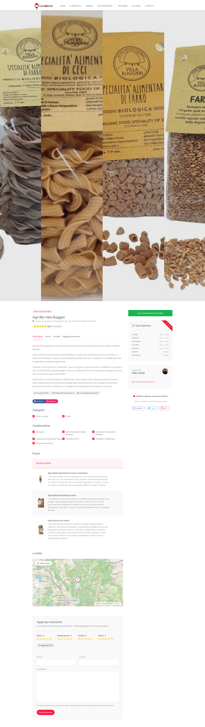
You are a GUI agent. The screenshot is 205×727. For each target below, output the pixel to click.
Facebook (40, 401)
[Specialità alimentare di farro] (42, 503)
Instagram (52, 401)
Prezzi (48, 336)
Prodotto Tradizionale (105, 439)
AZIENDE (89, 6)
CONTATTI (149, 6)
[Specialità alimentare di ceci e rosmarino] (42, 479)
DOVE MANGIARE (104, 6)
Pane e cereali (40, 311)
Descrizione (38, 336)
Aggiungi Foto (47, 645)
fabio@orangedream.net (145, 382)
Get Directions (45, 563)
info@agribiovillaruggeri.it (64, 393)
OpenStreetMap (107, 604)
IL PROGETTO (75, 6)
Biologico (40, 432)
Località (56, 336)
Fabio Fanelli (138, 373)
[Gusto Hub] (43, 6)
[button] (37, 581)
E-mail (82, 657)
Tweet (153, 408)
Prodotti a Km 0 (72, 439)
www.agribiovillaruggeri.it (89, 393)
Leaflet (97, 604)
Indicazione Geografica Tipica (49, 439)
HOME (62, 6)
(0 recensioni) (54, 326)
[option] (133, 155)
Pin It (164, 408)
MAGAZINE (122, 6)
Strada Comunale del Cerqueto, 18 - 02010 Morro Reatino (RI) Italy (65, 321)
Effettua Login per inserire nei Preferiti (152, 396)
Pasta (49, 311)
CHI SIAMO (136, 6)
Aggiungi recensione (71, 336)
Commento (42, 669)
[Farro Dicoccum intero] (42, 529)
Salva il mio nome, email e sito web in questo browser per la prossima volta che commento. (76, 705)
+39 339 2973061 (42, 393)
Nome (40, 657)
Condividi (138, 408)
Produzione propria (44, 443)
